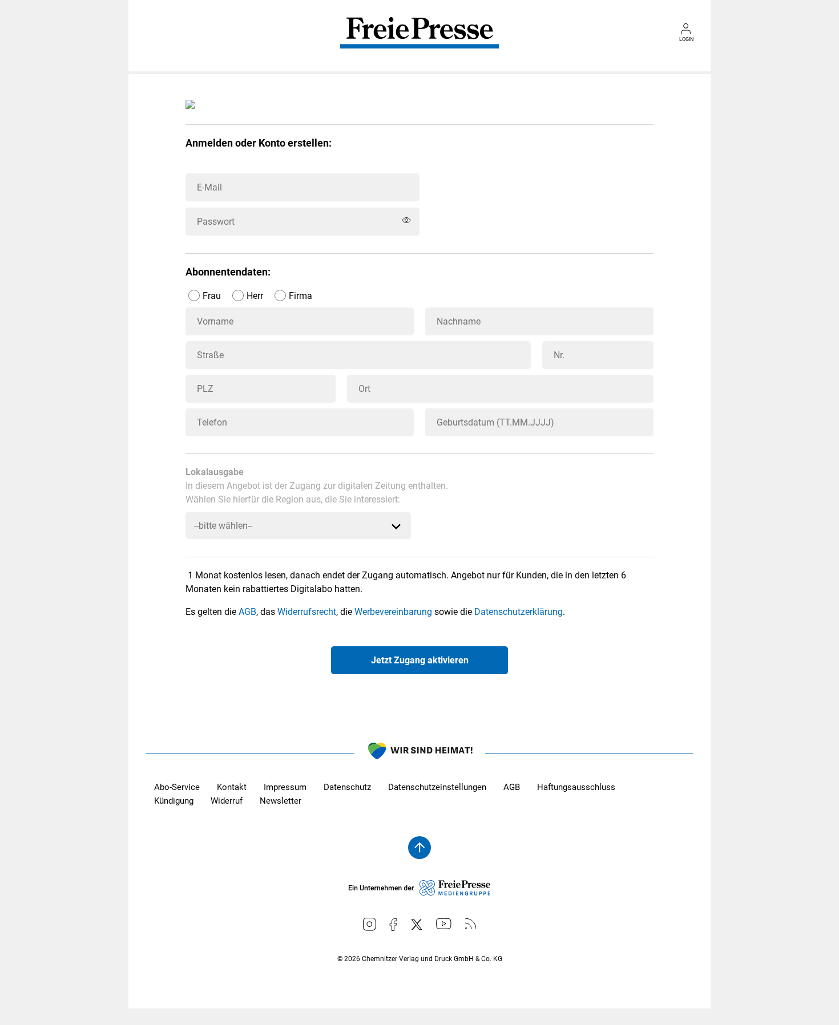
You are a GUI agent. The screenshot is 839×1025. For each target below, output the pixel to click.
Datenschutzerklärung (518, 611)
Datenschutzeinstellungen (437, 787)
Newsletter (280, 801)
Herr (255, 295)
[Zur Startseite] (419, 41)
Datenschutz (347, 787)
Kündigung (173, 801)
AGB (247, 611)
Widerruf (227, 801)
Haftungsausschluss (576, 787)
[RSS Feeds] (471, 924)
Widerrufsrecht (306, 611)
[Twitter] (416, 924)
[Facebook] (393, 924)
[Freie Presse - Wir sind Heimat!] (419, 753)
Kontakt (232, 787)
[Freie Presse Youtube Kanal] (443, 924)
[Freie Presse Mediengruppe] (419, 893)
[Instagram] (369, 924)
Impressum (285, 787)
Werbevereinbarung (393, 611)
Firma (300, 295)
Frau (212, 295)
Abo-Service (177, 787)
